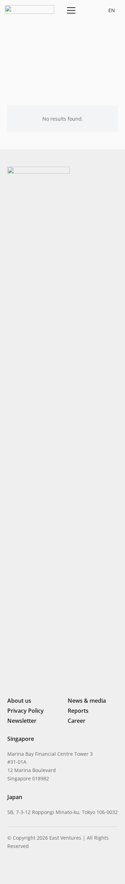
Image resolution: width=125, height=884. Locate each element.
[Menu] (70, 10)
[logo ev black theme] (29, 9)
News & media (87, 700)
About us (19, 700)
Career (76, 721)
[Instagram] (21, 869)
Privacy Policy (25, 710)
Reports (78, 710)
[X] (34, 869)
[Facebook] (46, 868)
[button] (87, 10)
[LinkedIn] (10, 868)
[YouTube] (57, 868)
